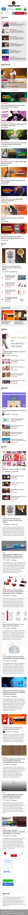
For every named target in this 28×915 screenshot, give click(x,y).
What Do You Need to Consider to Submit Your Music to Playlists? (14, 162)
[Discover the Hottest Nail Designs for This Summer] (6, 361)
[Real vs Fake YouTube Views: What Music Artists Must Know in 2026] (5, 38)
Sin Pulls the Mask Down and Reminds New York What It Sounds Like (17, 25)
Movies (4, 447)
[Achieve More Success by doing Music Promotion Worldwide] (14, 191)
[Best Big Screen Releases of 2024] (6, 484)
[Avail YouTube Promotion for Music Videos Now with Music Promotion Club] (14, 228)
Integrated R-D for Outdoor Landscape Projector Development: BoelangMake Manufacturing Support (14, 692)
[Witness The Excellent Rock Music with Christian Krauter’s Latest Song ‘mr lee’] (5, 58)
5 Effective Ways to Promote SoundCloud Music (12, 218)
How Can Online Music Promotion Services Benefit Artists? (13, 181)
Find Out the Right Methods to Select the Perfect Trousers (13, 352)
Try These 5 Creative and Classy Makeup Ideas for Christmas (17, 374)
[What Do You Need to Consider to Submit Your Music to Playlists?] (14, 153)
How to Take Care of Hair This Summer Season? (17, 426)
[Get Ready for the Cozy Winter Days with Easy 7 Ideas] (6, 381)
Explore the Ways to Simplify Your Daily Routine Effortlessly (18, 419)
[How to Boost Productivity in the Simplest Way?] (14, 399)
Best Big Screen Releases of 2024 (17, 482)
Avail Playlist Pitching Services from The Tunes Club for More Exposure (13, 106)
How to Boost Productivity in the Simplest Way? (14, 411)
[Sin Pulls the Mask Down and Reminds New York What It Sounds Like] (5, 24)
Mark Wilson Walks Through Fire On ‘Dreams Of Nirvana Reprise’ (17, 45)
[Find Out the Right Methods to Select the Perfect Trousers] (14, 341)
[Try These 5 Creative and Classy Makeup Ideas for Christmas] (6, 375)
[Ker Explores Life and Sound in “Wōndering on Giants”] (5, 51)
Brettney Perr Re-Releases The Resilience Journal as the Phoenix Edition (12, 268)
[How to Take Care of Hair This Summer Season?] (6, 426)
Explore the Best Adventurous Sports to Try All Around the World (18, 440)
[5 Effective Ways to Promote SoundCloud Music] (14, 210)
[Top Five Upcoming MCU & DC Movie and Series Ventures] (6, 497)
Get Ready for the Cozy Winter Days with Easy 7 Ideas (18, 381)
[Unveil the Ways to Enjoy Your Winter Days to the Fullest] (6, 433)
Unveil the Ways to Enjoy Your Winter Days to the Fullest (17, 433)
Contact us (8, 913)
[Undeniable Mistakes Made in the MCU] (6, 490)
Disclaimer (14, 913)
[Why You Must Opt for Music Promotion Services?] (14, 78)
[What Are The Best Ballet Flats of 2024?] (6, 368)
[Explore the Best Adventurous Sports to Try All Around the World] (6, 440)
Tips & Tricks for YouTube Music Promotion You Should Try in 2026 (17, 32)
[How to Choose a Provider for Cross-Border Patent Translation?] (22, 292)
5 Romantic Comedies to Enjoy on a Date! (13, 469)
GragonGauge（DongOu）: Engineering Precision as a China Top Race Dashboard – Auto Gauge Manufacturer (14, 831)
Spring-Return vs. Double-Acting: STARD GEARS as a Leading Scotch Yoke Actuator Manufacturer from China (11, 276)
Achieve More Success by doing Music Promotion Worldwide (12, 199)
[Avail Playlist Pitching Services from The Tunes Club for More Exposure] (14, 97)
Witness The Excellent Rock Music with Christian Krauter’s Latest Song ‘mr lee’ (18, 59)
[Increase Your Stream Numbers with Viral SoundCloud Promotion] (20, 315)
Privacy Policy (21, 913)
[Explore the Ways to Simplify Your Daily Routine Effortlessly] (6, 420)
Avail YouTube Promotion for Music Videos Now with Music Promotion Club (12, 237)
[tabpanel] (14, 78)
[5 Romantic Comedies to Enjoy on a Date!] (14, 458)
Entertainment (4, 80)
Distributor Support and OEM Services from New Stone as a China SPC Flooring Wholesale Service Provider (14, 760)
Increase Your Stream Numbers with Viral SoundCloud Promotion (19, 322)
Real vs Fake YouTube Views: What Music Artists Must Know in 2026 (17, 38)
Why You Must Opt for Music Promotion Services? (13, 83)
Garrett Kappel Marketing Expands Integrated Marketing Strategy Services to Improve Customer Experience (13, 796)
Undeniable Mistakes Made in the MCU (18, 490)
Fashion (4, 329)
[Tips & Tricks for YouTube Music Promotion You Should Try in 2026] (5, 31)
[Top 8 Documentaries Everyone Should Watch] (6, 477)
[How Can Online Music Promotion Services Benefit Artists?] (14, 172)
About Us (3, 913)
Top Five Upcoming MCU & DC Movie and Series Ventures (18, 497)
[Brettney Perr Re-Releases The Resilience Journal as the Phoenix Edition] (14, 255)
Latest (3, 264)
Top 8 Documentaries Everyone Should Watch (17, 477)
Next (25, 315)
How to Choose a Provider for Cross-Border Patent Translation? (10, 291)
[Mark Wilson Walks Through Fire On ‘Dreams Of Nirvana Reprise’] (5, 44)
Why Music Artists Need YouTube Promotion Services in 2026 (6, 322)
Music (9, 122)
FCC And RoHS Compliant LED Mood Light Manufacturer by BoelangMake (11, 298)
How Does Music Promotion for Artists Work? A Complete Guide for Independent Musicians (14, 143)
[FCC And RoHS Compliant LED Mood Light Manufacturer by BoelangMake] (22, 299)
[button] (13, 13)
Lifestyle (4, 388)
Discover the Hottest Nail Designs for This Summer (18, 361)
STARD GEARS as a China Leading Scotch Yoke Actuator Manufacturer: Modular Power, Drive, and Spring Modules (10, 284)
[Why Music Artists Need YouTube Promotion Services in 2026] (7, 315)
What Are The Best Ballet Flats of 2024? (17, 367)
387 (22, 853)
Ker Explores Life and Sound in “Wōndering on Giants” (16, 52)
